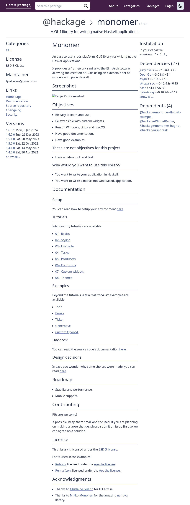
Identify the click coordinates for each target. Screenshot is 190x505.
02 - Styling (63, 240)
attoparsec (147, 83)
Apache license (104, 464)
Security (11, 114)
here (120, 209)
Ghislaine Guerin (81, 489)
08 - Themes (63, 278)
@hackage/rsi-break (154, 130)
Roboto (60, 464)
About (113, 6)
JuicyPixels (147, 70)
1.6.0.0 (10, 135)
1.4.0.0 (10, 152)
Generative (63, 326)
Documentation (17, 101)
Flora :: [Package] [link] (18, 5)
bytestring (147, 92)
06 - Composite (65, 265)
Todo (58, 307)
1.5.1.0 (10, 139)
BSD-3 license (108, 449)
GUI (8, 50)
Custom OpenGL (66, 332)
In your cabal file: (151, 50)
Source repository (18, 106)
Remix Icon (63, 470)
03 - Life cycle (64, 246)
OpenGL (145, 74)
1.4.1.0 (10, 148)
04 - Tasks (62, 253)
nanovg (122, 495)
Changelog (13, 110)
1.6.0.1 (10, 130)
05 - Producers (65, 259)
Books (59, 313)
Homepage (14, 97)
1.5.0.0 (10, 143)
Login (169, 6)
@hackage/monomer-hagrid (159, 126)
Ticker (59, 319)
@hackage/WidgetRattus (157, 121)
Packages (152, 6)
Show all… (13, 157)
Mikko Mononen (81, 495)
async (144, 79)
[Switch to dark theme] (180, 6)
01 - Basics (62, 234)
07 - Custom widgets (69, 271)
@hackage (64, 22)
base (143, 88)
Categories (132, 6)
